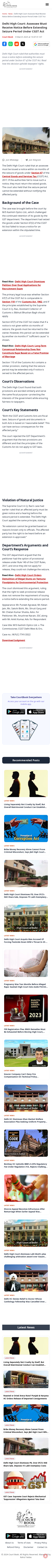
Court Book (7, 37)
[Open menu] (47, 4)
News (10, 14)
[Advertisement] (26, 96)
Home (4, 14)
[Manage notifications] (45, 1556)
